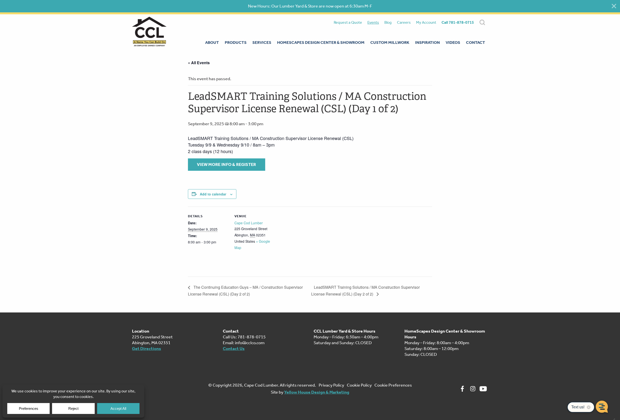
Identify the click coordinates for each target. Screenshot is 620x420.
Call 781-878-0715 (458, 22)
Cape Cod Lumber (248, 222)
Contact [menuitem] (475, 42)
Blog (388, 22)
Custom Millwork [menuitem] (389, 42)
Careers (404, 22)
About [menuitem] (212, 42)
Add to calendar (213, 194)
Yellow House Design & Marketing (316, 392)
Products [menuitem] (236, 42)
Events (373, 22)
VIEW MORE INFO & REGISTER (226, 164)
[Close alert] (614, 6)
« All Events (199, 62)
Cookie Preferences (393, 385)
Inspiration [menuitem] (427, 42)
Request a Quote (348, 22)
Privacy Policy (331, 385)
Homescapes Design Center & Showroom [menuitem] (320, 42)
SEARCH (482, 22)
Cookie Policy (359, 385)
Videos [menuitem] (453, 42)
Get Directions (146, 348)
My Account (426, 22)
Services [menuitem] (261, 42)
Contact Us (234, 348)
